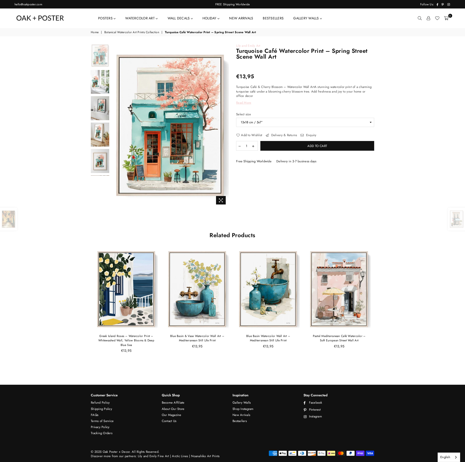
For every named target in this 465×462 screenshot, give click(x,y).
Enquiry (310, 135)
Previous (116, 125)
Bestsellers (239, 421)
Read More (243, 102)
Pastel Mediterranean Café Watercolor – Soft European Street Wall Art (339, 338)
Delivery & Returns (283, 135)
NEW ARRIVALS (241, 18)
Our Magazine (171, 415)
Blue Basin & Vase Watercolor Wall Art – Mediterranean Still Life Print (197, 338)
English (445, 457)
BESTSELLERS (273, 18)
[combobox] (449, 457)
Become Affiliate (173, 402)
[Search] (419, 18)
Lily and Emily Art (248, 45)
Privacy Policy (100, 427)
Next (224, 125)
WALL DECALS (179, 18)
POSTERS (106, 18)
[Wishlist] (437, 18)
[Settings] (428, 18)
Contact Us (169, 421)
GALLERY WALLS (306, 18)
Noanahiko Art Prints (205, 456)
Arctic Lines (179, 456)
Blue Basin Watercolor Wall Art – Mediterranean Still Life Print (268, 338)
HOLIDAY (209, 18)
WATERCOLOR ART (140, 18)
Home (95, 32)
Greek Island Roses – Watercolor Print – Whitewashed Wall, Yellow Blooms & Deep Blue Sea (126, 340)
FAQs (94, 415)
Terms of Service (102, 421)
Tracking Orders (101, 433)
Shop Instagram (243, 409)
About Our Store (173, 409)
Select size (243, 114)
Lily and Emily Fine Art (154, 456)
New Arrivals (241, 415)
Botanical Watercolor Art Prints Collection (131, 32)
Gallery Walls (241, 402)
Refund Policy (100, 402)
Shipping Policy (101, 409)
